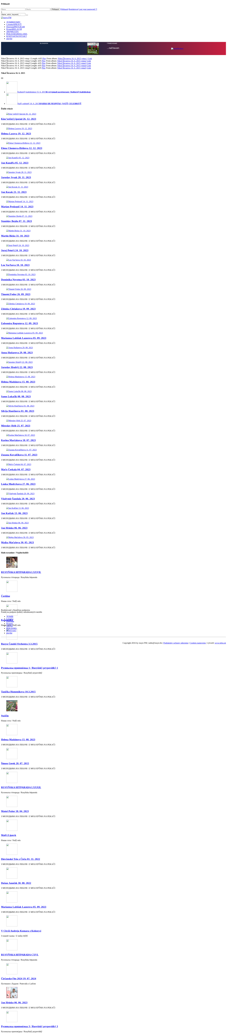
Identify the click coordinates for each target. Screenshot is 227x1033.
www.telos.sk (220, 643)
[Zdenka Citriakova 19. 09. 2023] (113, 304)
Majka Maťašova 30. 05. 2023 (17, 542)
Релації (14, 29)
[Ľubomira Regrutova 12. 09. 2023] (113, 318)
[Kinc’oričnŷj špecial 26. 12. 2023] (113, 114)
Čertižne (5, 596)
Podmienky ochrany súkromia (175, 643)
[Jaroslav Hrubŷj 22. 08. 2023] (113, 362)
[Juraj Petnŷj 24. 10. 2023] (113, 245)
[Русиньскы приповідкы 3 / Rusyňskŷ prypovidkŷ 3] (113, 1017)
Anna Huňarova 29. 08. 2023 (17, 352)
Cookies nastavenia (198, 643)
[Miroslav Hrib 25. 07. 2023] (113, 420)
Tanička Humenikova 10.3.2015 (18, 691)
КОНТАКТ (16, 36)
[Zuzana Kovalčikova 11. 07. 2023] (113, 450)
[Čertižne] (113, 586)
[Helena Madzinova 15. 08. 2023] (113, 377)
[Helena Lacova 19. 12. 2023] (113, 128)
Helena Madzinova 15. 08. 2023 (18, 381)
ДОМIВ (13, 22)
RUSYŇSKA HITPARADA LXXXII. (21, 787)
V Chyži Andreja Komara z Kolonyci (21, 930)
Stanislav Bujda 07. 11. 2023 (16, 221)
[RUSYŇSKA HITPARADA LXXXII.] (113, 777)
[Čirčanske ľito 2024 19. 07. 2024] (113, 969)
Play (44, 58)
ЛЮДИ (12, 31)
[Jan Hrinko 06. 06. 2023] (113, 523)
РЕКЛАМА (16, 34)
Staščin (5, 715)
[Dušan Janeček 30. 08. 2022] (113, 873)
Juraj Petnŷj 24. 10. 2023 (14, 250)
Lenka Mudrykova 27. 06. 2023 (18, 484)
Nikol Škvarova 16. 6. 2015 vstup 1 (72, 58)
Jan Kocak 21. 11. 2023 (14, 192)
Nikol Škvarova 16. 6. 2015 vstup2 (71, 61)
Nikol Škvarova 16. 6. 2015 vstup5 (71, 68)
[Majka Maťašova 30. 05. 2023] (113, 537)
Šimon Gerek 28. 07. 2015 (15, 763)
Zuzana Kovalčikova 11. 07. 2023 (19, 454)
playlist (9, 38)
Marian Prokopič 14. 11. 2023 (17, 206)
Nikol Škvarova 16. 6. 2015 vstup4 (71, 65)
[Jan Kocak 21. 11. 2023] (113, 187)
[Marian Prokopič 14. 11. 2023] (113, 201)
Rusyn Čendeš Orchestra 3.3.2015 (19, 643)
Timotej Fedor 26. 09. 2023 (15, 294)
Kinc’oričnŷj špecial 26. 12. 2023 (18, 119)
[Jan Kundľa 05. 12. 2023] (113, 158)
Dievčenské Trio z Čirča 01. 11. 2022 (20, 859)
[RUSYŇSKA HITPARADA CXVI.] (113, 945)
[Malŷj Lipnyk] (113, 825)
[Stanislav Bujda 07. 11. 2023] (113, 216)
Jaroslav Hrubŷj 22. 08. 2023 (17, 367)
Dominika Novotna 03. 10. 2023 (18, 279)
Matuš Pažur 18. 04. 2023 (15, 811)
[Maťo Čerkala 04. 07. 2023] (113, 464)
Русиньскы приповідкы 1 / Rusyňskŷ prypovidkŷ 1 (29, 667)
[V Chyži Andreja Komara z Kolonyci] (113, 921)
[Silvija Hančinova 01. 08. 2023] (113, 406)
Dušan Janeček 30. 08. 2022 (16, 883)
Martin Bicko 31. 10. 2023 (15, 235)
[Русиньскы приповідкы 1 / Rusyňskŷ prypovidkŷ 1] (113, 658)
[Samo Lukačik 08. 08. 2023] (113, 391)
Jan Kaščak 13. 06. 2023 (14, 513)
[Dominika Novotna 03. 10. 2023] (113, 274)
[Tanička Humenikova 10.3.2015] (113, 682)
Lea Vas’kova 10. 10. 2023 (15, 265)
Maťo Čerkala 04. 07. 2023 (15, 469)
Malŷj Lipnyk (8, 835)
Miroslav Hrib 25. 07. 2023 (15, 425)
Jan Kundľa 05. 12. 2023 (14, 162)
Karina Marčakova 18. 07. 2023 (18, 440)
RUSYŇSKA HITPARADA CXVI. (19, 954)
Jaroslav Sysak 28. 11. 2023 (16, 177)
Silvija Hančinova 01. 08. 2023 (17, 411)
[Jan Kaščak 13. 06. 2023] (113, 508)
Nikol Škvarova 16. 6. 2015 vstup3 (71, 63)
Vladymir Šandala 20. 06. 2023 (18, 498)
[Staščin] (113, 706)
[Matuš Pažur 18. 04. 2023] (113, 801)
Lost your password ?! (88, 9)
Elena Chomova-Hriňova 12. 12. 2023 (21, 148)
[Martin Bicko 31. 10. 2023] (113, 231)
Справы (14, 24)
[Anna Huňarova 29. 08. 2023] (113, 347)
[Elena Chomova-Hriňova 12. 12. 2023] (113, 143)
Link (90, 58)
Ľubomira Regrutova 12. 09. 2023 (19, 323)
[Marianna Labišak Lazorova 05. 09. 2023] (113, 333)
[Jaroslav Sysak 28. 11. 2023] (113, 172)
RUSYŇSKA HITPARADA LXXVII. (21, 572)
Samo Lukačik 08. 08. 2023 (16, 396)
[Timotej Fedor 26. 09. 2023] (113, 289)
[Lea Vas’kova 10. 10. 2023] (113, 260)
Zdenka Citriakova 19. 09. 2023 (18, 308)
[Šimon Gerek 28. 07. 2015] (113, 754)
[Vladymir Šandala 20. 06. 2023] (113, 493)
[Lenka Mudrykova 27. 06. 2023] (113, 479)
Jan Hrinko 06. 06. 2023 (14, 528)
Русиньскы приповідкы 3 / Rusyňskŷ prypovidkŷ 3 (29, 1026)
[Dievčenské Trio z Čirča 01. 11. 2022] (113, 849)
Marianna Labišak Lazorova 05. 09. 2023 (23, 338)
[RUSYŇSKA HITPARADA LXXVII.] (113, 562)
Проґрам (15, 27)
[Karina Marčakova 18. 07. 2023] (113, 435)
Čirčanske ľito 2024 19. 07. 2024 (18, 978)
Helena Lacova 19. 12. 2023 (16, 133)
